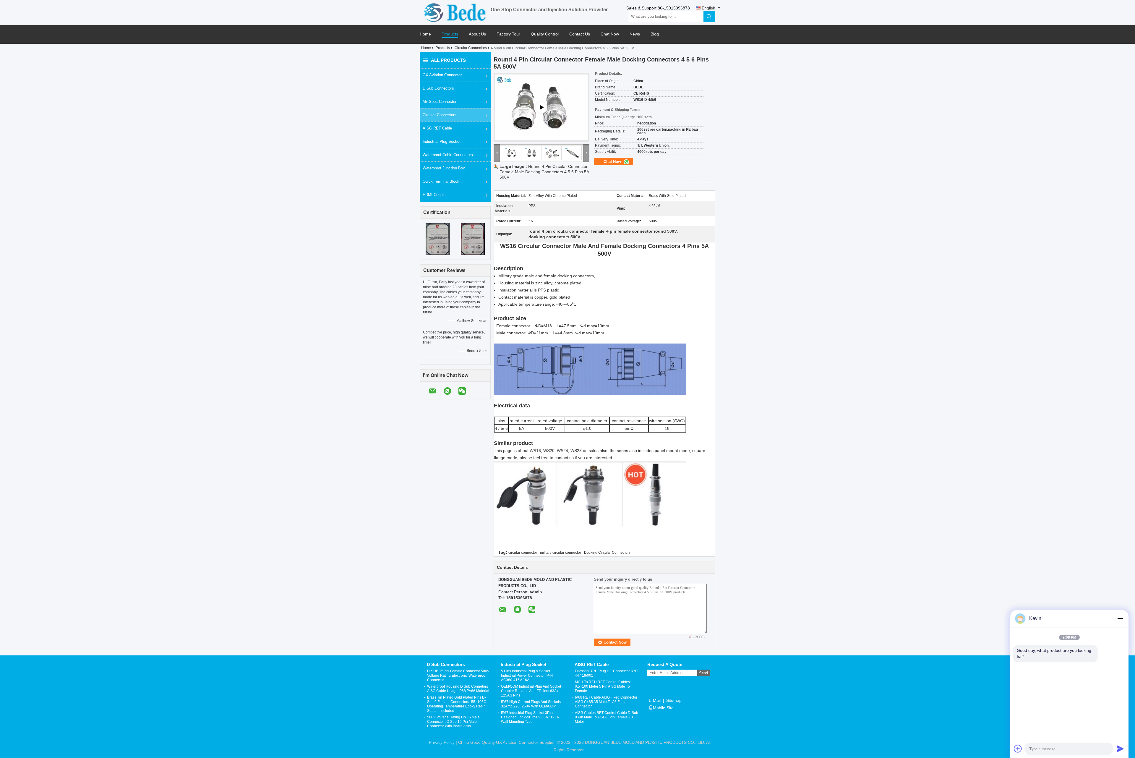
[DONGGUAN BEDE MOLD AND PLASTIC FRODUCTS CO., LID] (455, 12)
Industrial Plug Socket (442, 141)
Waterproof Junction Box (444, 168)
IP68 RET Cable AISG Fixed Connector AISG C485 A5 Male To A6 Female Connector (606, 701)
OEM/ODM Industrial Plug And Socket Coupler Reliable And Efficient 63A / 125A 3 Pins (531, 690)
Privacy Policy (442, 742)
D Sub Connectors (438, 88)
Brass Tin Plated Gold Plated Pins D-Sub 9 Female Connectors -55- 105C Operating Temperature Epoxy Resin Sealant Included (456, 704)
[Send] (1120, 748)
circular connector (522, 552)
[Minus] (1120, 618)
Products (450, 34)
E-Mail (655, 700)
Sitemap (674, 700)
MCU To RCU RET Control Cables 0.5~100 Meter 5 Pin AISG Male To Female (602, 686)
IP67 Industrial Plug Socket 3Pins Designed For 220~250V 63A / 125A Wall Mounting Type (530, 717)
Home (425, 34)
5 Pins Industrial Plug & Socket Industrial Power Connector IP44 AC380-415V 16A (527, 675)
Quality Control (545, 34)
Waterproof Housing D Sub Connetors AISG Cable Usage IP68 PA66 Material (458, 688)
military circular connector (560, 552)
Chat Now (610, 34)
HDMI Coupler (435, 194)
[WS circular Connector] (541, 107)
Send (703, 673)
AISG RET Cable (437, 128)
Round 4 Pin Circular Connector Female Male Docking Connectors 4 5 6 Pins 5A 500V (544, 171)
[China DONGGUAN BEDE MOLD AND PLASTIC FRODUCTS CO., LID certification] (437, 239)
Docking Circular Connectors (607, 552)
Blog (655, 34)
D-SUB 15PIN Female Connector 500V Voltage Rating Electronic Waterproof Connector (458, 675)
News (635, 34)
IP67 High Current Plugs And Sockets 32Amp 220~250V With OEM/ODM (531, 704)
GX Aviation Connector (442, 75)
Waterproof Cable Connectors (448, 155)
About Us (477, 34)
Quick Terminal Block (441, 181)
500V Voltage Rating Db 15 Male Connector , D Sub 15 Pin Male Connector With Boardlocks (453, 721)
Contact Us (579, 34)
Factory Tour (508, 34)
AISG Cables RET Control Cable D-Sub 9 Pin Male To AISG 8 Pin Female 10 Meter (606, 717)
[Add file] (1018, 748)
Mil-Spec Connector (439, 101)
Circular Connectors (471, 48)
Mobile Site (663, 707)
